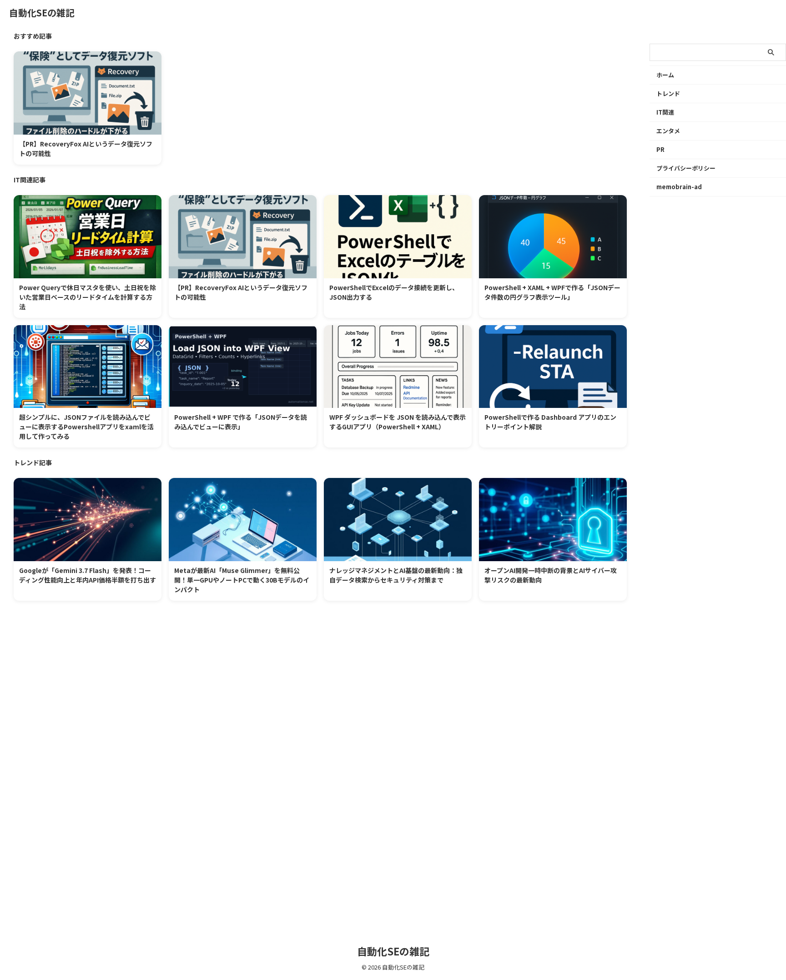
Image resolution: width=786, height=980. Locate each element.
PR (660, 149)
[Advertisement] (286, 719)
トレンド (668, 93)
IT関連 (665, 112)
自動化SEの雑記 (42, 12)
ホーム (665, 74)
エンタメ (668, 130)
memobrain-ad (679, 186)
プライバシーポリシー (685, 168)
